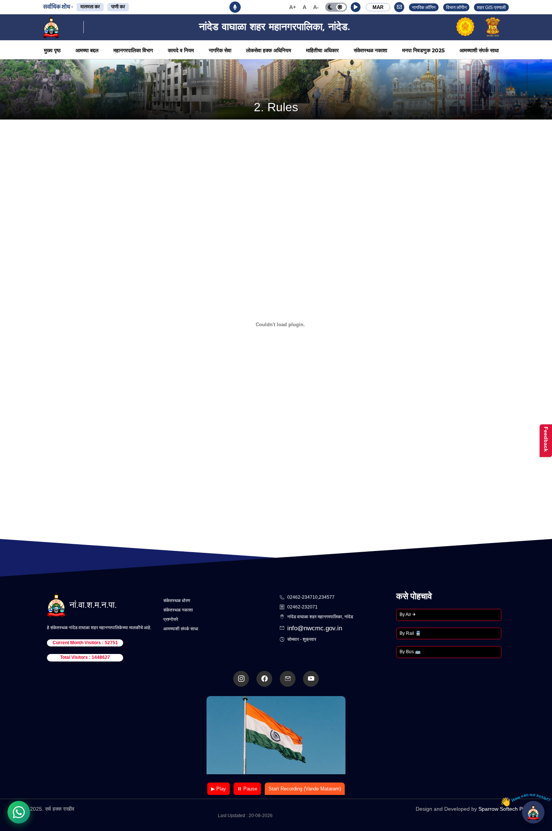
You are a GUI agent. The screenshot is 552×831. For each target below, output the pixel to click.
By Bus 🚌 (410, 651)
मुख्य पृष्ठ (52, 50)
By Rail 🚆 (410, 633)
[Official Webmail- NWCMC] (288, 679)
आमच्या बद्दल (86, 50)
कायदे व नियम (181, 50)
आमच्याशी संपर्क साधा (479, 50)
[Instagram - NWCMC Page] (241, 679)
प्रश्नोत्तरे (170, 619)
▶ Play (218, 789)
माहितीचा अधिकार (322, 50)
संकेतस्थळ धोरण (176, 600)
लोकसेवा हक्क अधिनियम (268, 50)
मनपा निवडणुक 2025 (423, 50)
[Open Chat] (533, 812)
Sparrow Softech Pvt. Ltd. (508, 809)
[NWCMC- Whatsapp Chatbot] (19, 812)
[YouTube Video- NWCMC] (311, 679)
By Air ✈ (408, 614)
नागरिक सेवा (220, 50)
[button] (355, 7)
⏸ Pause (247, 789)
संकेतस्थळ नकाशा (370, 50)
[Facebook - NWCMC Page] (264, 679)
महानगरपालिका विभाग (133, 50)
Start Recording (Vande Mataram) (304, 789)
